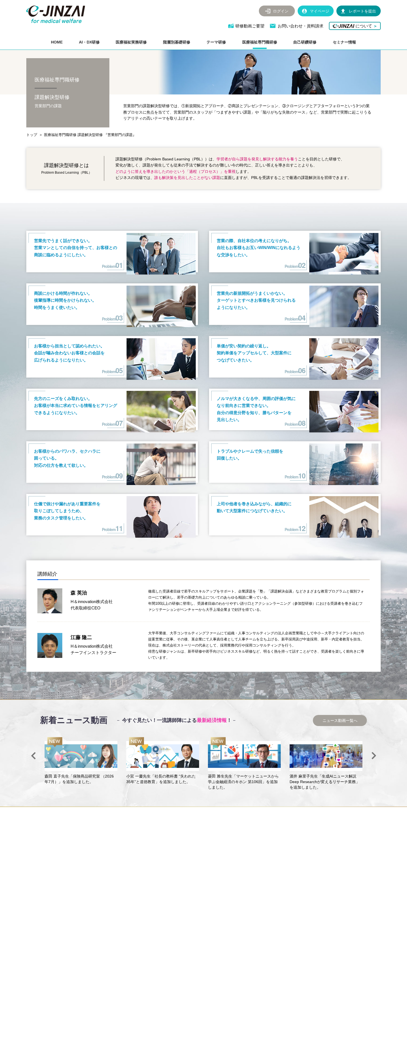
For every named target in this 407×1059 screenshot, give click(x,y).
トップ (31, 135)
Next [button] (374, 756)
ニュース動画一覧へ (340, 720)
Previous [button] (33, 756)
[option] (81, 761)
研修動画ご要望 (249, 26)
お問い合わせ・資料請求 (300, 26)
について (365, 26)
